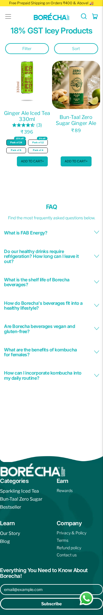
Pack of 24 (17, 142)
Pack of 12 (39, 142)
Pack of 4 (38, 150)
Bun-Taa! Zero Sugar (21, 499)
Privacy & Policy (71, 532)
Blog (5, 541)
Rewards (65, 490)
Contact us (67, 554)
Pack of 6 (16, 150)
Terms (62, 540)
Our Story (10, 533)
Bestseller (10, 507)
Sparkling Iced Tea (19, 491)
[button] (84, 16)
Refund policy (69, 547)
